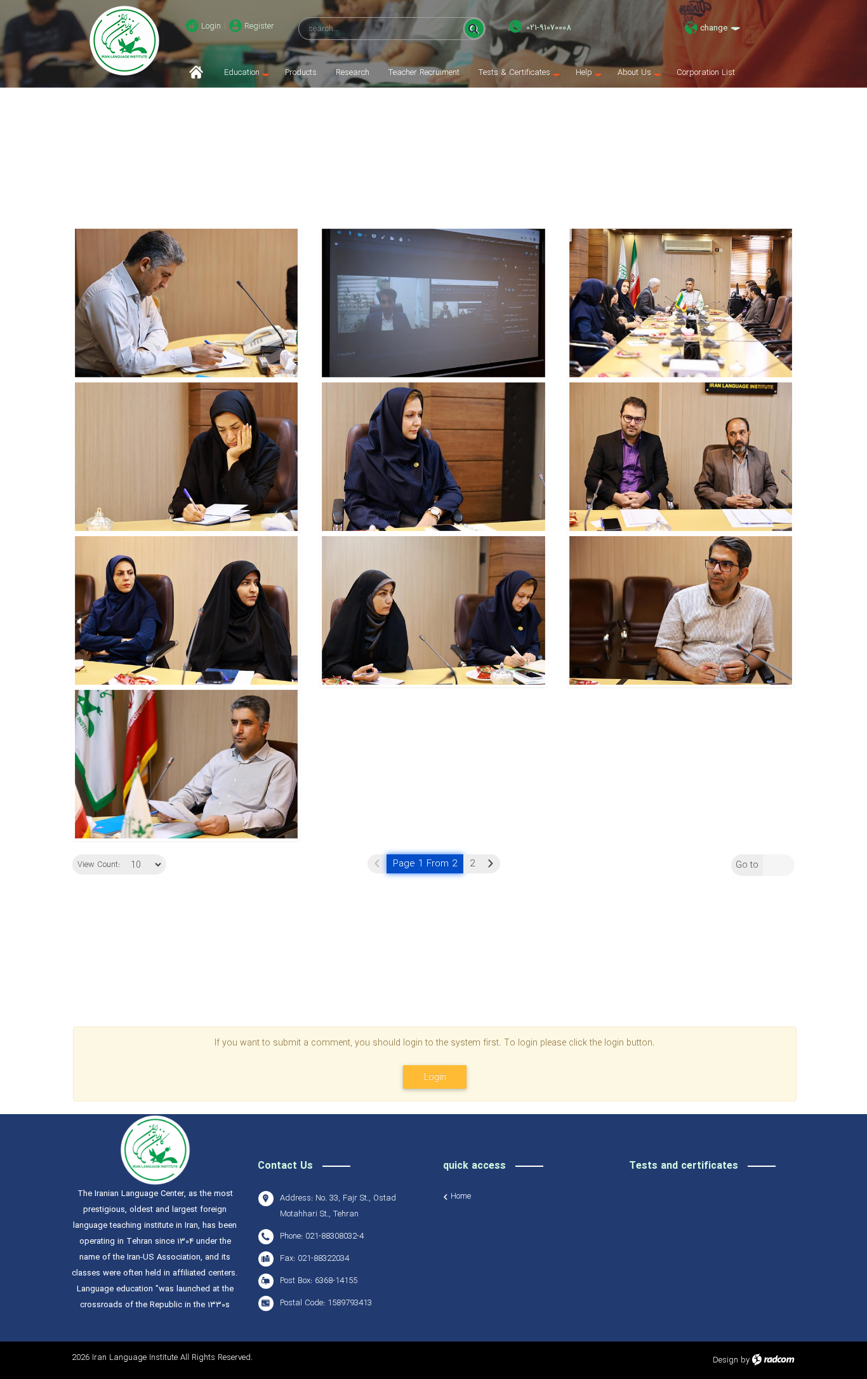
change (714, 28)
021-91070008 (548, 27)
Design (725, 1360)
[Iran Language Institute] (124, 41)
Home (461, 1196)
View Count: (98, 865)
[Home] (200, 72)
